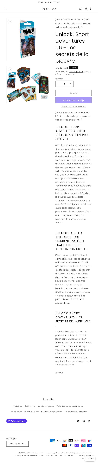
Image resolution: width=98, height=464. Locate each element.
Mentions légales (46, 406)
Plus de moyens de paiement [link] (74, 106)
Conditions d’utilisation (49, 455)
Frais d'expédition (76, 71)
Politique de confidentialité (70, 406)
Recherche (30, 406)
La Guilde (29, 453)
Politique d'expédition (51, 411)
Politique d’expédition (68, 455)
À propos (17, 406)
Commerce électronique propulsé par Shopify (50, 453)
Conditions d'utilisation (76, 411)
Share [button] (61, 372)
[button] (5, 9)
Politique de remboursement (25, 411)
